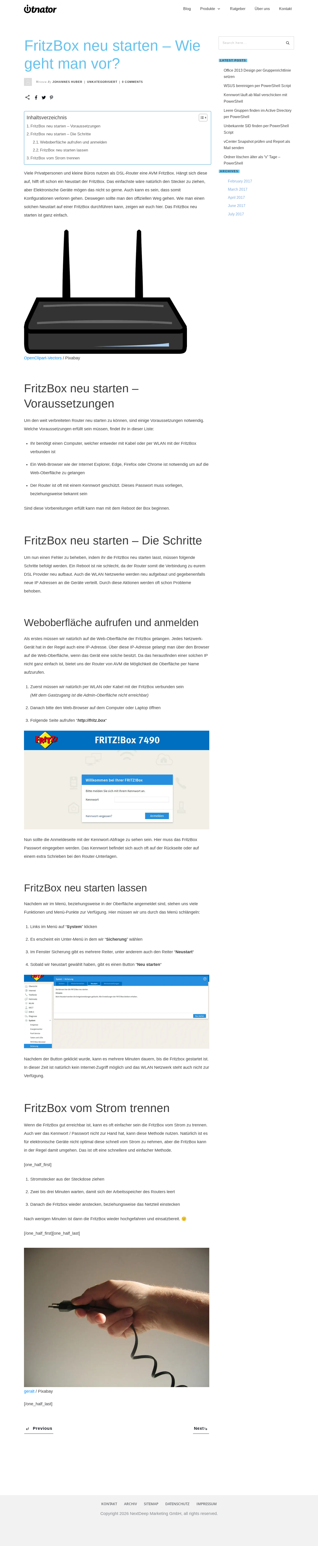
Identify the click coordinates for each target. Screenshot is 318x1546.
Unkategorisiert (102, 82)
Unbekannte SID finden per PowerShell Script (256, 129)
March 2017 (237, 189)
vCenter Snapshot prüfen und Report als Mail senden (257, 145)
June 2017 (236, 206)
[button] (200, 118)
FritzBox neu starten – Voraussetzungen (65, 126)
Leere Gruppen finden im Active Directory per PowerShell (257, 114)
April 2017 (236, 198)
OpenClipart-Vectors (43, 358)
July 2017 (236, 214)
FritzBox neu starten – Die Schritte (60, 134)
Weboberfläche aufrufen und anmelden (73, 142)
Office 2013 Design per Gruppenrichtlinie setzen (257, 73)
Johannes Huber (67, 82)
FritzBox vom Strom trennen (55, 158)
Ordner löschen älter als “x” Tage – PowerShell (252, 160)
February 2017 (240, 181)
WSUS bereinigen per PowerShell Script (257, 86)
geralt (29, 1391)
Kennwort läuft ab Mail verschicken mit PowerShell (255, 98)
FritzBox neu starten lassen (64, 150)
